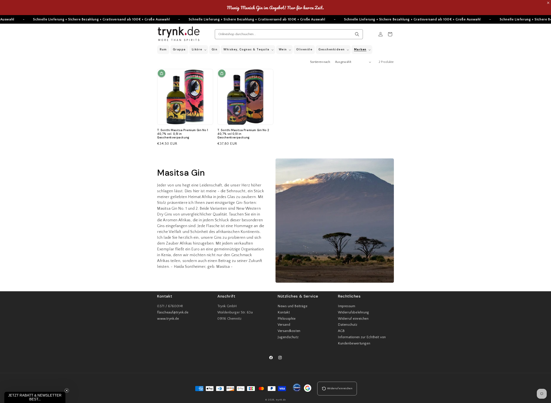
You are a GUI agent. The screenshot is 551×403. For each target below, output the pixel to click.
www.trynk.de (168, 319)
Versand (284, 325)
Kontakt (284, 312)
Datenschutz (348, 325)
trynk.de (281, 400)
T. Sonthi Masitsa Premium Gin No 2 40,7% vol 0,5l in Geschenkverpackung (243, 134)
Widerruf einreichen (353, 319)
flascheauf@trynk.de (172, 312)
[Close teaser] (67, 390)
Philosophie (287, 319)
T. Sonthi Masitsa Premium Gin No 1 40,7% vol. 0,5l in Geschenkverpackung (182, 134)
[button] (198, 49)
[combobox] (289, 34)
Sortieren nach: (320, 62)
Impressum (346, 306)
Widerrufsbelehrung (353, 312)
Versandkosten (289, 331)
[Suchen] (357, 34)
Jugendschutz (288, 337)
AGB (341, 331)
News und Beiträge (292, 306)
